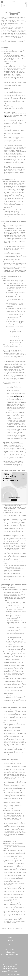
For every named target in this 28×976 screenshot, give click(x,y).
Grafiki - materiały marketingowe (10, 954)
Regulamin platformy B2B (10, 964)
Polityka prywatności (10, 966)
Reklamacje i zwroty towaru (10, 971)
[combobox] (14, 5)
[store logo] (14, 1)
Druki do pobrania (10, 952)
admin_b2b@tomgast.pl (10, 233)
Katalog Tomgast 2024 (10, 951)
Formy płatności (10, 970)
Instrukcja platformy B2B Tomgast (10, 956)
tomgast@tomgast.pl (16, 78)
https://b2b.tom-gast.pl (10, 116)
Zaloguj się (10, 940)
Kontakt (10, 957)
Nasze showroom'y (10, 949)
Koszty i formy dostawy (10, 968)
